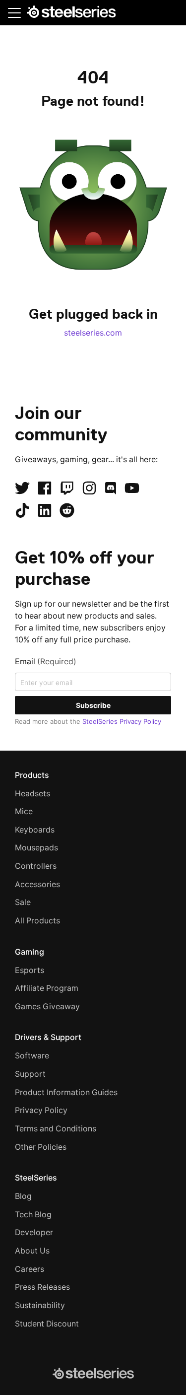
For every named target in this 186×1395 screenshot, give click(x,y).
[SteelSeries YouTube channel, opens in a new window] (131, 488)
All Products (37, 920)
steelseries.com (93, 333)
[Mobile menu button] (14, 12)
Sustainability (40, 1305)
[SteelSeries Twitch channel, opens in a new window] (67, 488)
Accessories (37, 884)
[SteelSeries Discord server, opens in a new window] (110, 488)
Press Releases (42, 1287)
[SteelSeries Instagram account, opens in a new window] (89, 488)
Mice (24, 811)
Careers (29, 1269)
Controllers (36, 866)
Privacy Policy (41, 1110)
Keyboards (35, 830)
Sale (23, 902)
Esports (29, 970)
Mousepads (36, 847)
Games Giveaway (47, 1006)
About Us (32, 1251)
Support (30, 1074)
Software (32, 1055)
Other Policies (40, 1147)
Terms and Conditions (55, 1128)
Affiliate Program (46, 988)
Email (45, 661)
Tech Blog (33, 1214)
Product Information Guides (66, 1092)
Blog (23, 1196)
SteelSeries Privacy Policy (121, 721)
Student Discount (47, 1323)
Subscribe (93, 705)
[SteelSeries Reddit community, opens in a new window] (67, 510)
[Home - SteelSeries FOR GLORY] (71, 13)
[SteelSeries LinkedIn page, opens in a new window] (44, 510)
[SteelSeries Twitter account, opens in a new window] (22, 488)
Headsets (32, 793)
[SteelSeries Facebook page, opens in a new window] (44, 488)
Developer (34, 1232)
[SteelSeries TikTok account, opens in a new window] (22, 510)
